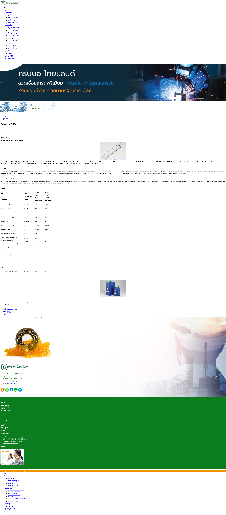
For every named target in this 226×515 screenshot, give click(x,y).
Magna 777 (3, 429)
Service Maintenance (10, 58)
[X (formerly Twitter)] (3, 131)
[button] (2, 82)
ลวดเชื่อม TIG (11, 39)
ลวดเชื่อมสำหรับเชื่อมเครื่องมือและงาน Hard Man (13, 42)
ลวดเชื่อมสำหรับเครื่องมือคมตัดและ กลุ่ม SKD (13, 46)
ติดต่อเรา (5, 62)
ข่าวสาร (4, 60)
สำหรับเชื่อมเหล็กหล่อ (12, 34)
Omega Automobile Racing (10, 309)
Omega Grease (11, 20)
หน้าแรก (4, 7)
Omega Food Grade (13, 22)
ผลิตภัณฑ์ (5, 11)
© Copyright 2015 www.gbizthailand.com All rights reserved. (16, 471)
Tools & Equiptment (10, 57)
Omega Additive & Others (9, 308)
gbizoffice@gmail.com (12, 383)
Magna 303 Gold (5, 427)
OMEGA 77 (3, 425)
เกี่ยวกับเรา (5, 9)
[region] (113, 82)
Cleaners (7, 52)
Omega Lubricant (9, 12)
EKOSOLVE (10, 55)
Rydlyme (10, 53)
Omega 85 (3, 424)
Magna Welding (9, 25)
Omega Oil (10, 24)
